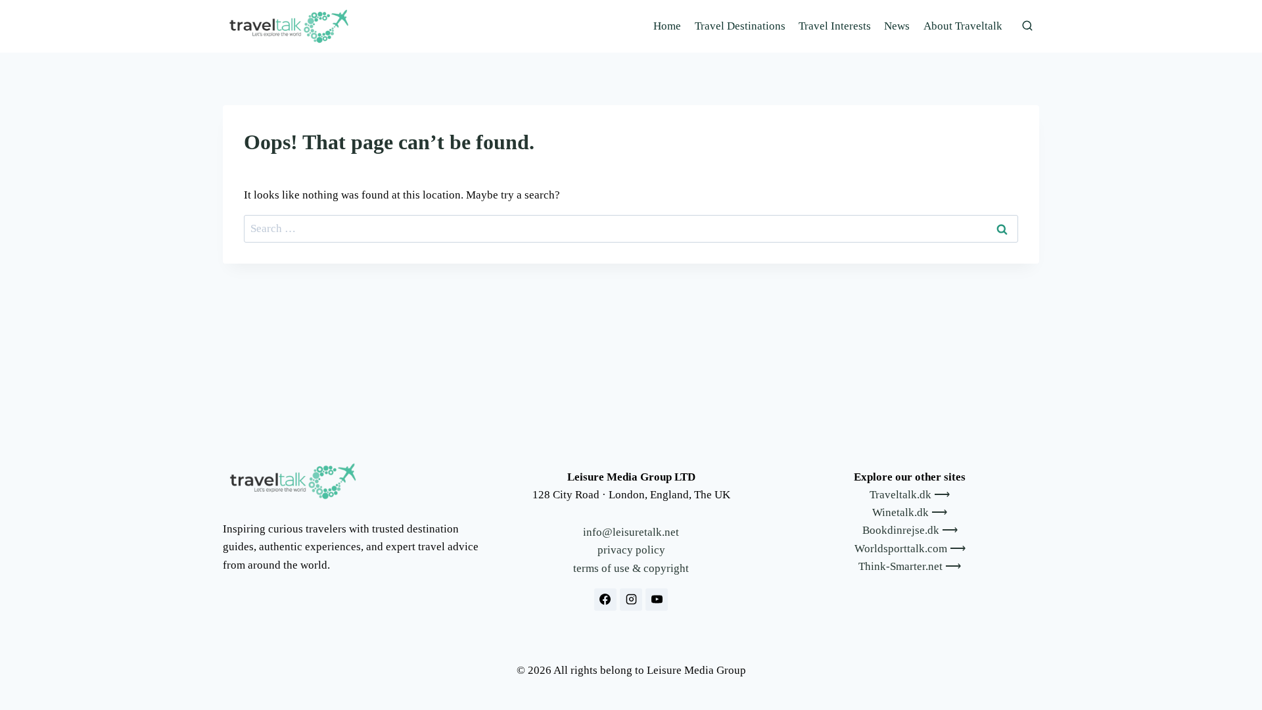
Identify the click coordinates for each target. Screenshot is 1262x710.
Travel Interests (835, 26)
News (897, 26)
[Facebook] (605, 599)
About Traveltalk (962, 26)
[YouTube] (656, 599)
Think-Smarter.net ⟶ (909, 566)
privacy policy (631, 550)
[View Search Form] (1027, 26)
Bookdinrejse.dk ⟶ (910, 530)
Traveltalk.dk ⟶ (910, 494)
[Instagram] (631, 599)
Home (667, 26)
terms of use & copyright (631, 568)
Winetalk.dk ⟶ (909, 512)
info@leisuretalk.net (631, 532)
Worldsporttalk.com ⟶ (910, 548)
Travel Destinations (740, 26)
